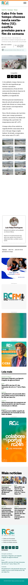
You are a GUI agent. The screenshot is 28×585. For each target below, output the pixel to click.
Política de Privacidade (9, 538)
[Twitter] (12, 76)
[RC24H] (5, 3)
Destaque (10, 10)
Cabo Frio (4, 10)
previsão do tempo (7, 251)
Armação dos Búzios (6, 377)
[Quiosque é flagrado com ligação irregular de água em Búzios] (8, 480)
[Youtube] (17, 547)
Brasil (3, 383)
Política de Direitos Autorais (10, 542)
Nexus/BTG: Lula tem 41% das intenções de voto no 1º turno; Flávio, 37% (14, 387)
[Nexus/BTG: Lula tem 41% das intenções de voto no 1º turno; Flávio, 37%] (20, 480)
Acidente (4, 392)
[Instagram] (6, 547)
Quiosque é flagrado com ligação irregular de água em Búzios (7, 491)
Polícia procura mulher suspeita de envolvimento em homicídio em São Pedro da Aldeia (13, 412)
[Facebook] (8, 76)
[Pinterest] (15, 76)
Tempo (16, 10)
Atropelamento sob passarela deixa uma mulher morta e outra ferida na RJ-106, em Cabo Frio (13, 395)
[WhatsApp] (19, 76)
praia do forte (19, 249)
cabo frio (10, 249)
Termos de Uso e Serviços (9, 540)
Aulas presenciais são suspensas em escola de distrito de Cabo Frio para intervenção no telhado (14, 404)
